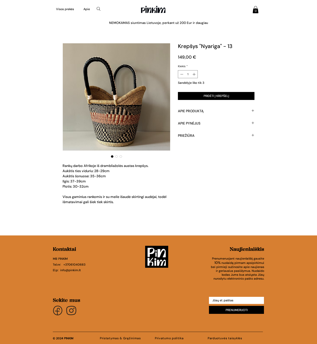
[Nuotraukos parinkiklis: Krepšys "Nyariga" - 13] (112, 156)
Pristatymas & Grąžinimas (120, 338)
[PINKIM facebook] (57, 310)
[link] (256, 9)
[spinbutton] (188, 74)
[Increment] (194, 74)
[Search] (98, 8)
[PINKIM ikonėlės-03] (71, 310)
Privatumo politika (170, 338)
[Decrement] (181, 74)
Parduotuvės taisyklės (225, 338)
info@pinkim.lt (70, 270)
